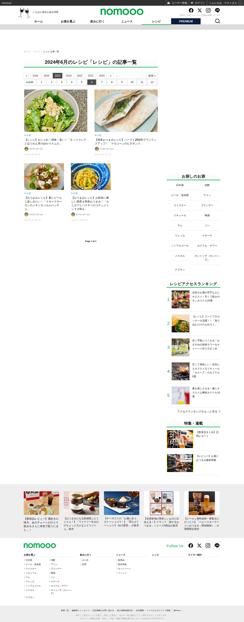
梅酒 (53, 573)
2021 (91, 75)
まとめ (85, 560)
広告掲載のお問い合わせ (103, 610)
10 (132, 82)
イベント (122, 573)
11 (142, 82)
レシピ (156, 21)
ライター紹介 (195, 555)
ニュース (127, 21)
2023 (68, 75)
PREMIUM (186, 21)
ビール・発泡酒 (33, 564)
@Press (177, 610)
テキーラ (55, 581)
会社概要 (140, 610)
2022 (80, 75)
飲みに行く (97, 21)
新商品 (121, 560)
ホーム (38, 21)
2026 (35, 75)
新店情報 (122, 564)
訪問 (84, 564)
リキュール (31, 573)
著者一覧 (65, 610)
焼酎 (53, 560)
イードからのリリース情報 (158, 610)
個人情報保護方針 (125, 610)
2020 (102, 75)
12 (152, 82)
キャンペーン (124, 568)
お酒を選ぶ (68, 21)
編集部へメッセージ (80, 610)
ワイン (54, 564)
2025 (46, 75)
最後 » (152, 75)
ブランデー (56, 568)
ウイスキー (31, 568)
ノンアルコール (33, 586)
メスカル (30, 590)
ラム (28, 577)
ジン (53, 577)
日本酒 (29, 560)
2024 (57, 75)
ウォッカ (30, 581)
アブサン (30, 597)
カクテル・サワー (59, 586)
